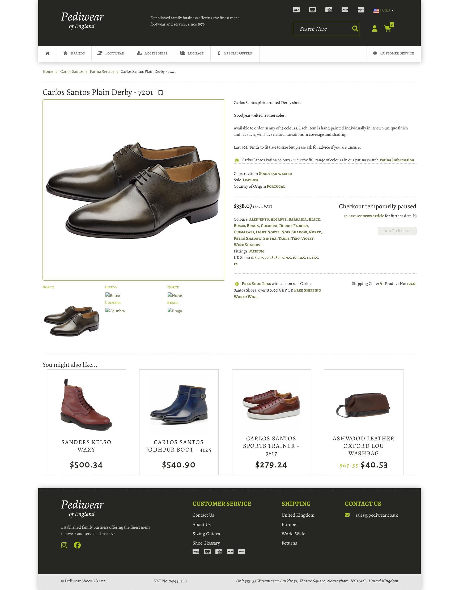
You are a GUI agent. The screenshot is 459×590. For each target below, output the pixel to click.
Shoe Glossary (206, 543)
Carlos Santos (71, 71)
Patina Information (397, 160)
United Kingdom (298, 515)
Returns (289, 543)
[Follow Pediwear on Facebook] (80, 546)
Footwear (114, 53)
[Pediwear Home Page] (84, 21)
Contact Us (203, 515)
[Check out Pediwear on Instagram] (67, 546)
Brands (78, 53)
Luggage (196, 53)
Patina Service (102, 71)
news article (373, 216)
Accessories (155, 53)
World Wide (293, 533)
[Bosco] (71, 321)
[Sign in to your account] (371, 30)
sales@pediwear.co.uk (376, 515)
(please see (353, 216)
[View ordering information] (331, 11)
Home (47, 71)
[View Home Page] (48, 54)
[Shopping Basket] (384, 29)
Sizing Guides (206, 533)
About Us (202, 524)
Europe (289, 524)
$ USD (384, 10)
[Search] (355, 28)
